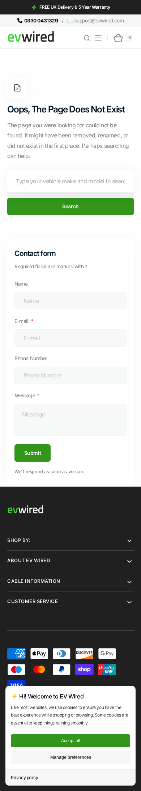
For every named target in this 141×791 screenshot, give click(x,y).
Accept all (70, 740)
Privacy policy (24, 777)
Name (20, 284)
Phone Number (30, 358)
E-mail (21, 321)
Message (24, 395)
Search (70, 206)
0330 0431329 (41, 20)
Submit (32, 453)
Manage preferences (70, 757)
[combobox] (70, 181)
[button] (87, 38)
